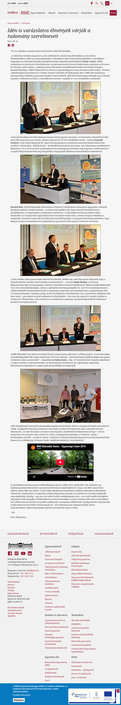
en (111, 3)
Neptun (48, 599)
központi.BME (13, 23)
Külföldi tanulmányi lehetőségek (80, 564)
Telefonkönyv (14, 582)
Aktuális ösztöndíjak (80, 620)
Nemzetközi (77, 615)
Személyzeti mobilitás (81, 645)
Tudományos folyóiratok (56, 648)
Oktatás (75, 546)
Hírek (74, 657)
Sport (47, 680)
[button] (38, 13)
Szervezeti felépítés (54, 559)
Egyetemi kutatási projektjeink (53, 642)
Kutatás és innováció (56, 615)
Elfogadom (19, 700)
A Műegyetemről (52, 551)
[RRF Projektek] (93, 696)
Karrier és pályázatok (81, 673)
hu (107, 3)
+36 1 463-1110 (26, 576)
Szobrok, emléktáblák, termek (55, 608)
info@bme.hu (33, 570)
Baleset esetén (51, 595)
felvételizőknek (48, 533)
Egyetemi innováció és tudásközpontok (55, 621)
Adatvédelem (51, 577)
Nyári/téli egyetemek (81, 641)
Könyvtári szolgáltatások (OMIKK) (82, 585)
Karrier (11, 584)
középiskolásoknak (18, 533)
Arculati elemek (15, 613)
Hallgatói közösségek (54, 676)
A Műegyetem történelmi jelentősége (56, 568)
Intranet (11, 587)
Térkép (11, 590)
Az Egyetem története (55, 563)
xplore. (23, 3)
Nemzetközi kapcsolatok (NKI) (56, 663)
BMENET (12, 616)
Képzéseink (76, 551)
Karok (47, 555)
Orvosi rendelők (52, 591)
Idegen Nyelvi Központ (81, 573)
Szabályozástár (51, 587)
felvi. (12, 3)
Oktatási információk (81, 555)
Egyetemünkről (53, 546)
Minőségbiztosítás (79, 569)
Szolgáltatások (51, 669)
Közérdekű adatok (16, 607)
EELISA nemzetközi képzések (80, 629)
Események (76, 666)
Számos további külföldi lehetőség (82, 636)
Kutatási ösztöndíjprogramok (54, 636)
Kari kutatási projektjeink (56, 627)
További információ (21, 694)
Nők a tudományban (54, 573)
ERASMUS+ (76, 624)
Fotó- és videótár (78, 677)
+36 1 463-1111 (26, 573)
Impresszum (13, 593)
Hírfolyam (26, 23)
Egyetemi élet (52, 657)
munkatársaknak (104, 533)
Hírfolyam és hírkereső (81, 662)
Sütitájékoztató (14, 610)
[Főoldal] (20, 545)
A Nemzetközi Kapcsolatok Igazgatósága (83, 650)
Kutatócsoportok (52, 630)
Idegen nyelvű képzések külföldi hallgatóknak (82, 579)
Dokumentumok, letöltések (52, 582)
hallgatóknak (75, 533)
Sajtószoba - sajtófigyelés (82, 670)
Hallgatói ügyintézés (80, 559)
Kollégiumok (50, 672)
